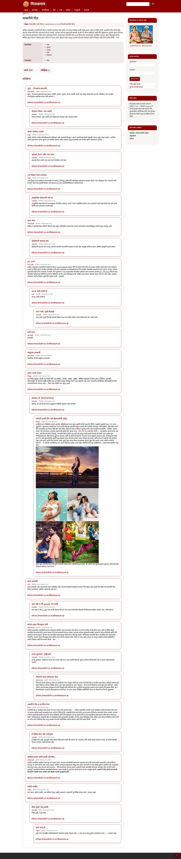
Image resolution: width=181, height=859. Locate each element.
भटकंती (86, 10)
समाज (48, 50)
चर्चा (60, 10)
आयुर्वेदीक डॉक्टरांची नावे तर (42, 198)
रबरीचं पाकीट (32, 786)
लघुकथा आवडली (33, 352)
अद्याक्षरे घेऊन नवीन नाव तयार (43, 154)
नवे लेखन (35, 10)
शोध (153, 4)
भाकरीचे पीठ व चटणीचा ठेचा (38, 704)
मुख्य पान (26, 13)
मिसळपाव (38, 4)
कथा (48, 44)
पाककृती (77, 10)
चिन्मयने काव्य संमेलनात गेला (47, 677)
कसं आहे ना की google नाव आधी (45, 604)
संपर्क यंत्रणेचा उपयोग (35, 132)
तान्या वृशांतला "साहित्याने (41, 654)
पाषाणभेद (32, 24)
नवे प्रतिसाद (45, 10)
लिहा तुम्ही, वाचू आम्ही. (40, 807)
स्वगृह (26, 10)
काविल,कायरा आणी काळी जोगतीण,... (41, 757)
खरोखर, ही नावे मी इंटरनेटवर (43, 398)
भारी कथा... (31, 332)
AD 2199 (31, 261)
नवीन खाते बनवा (135, 84)
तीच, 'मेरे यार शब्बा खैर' (85, 431)
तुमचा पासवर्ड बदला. (136, 87)
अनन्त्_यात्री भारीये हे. (40, 291)
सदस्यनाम (133, 62)
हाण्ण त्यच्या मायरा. (34, 373)
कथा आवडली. (32, 581)
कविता (68, 10)
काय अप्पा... (31, 220)
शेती (48, 52)
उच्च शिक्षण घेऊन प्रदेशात (37, 175)
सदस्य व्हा (56, 102)
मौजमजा (49, 55)
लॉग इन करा (45, 102)
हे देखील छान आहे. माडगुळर (42, 734)
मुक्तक (48, 47)
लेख (54, 10)
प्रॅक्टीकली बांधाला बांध (40, 241)
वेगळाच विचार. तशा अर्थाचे (42, 111)
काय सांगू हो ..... (42, 827)
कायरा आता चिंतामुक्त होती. (37, 624)
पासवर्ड (132, 70)
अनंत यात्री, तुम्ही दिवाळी (45, 312)
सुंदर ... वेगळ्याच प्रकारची (37, 88)
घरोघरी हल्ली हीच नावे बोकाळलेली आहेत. (52, 418)
